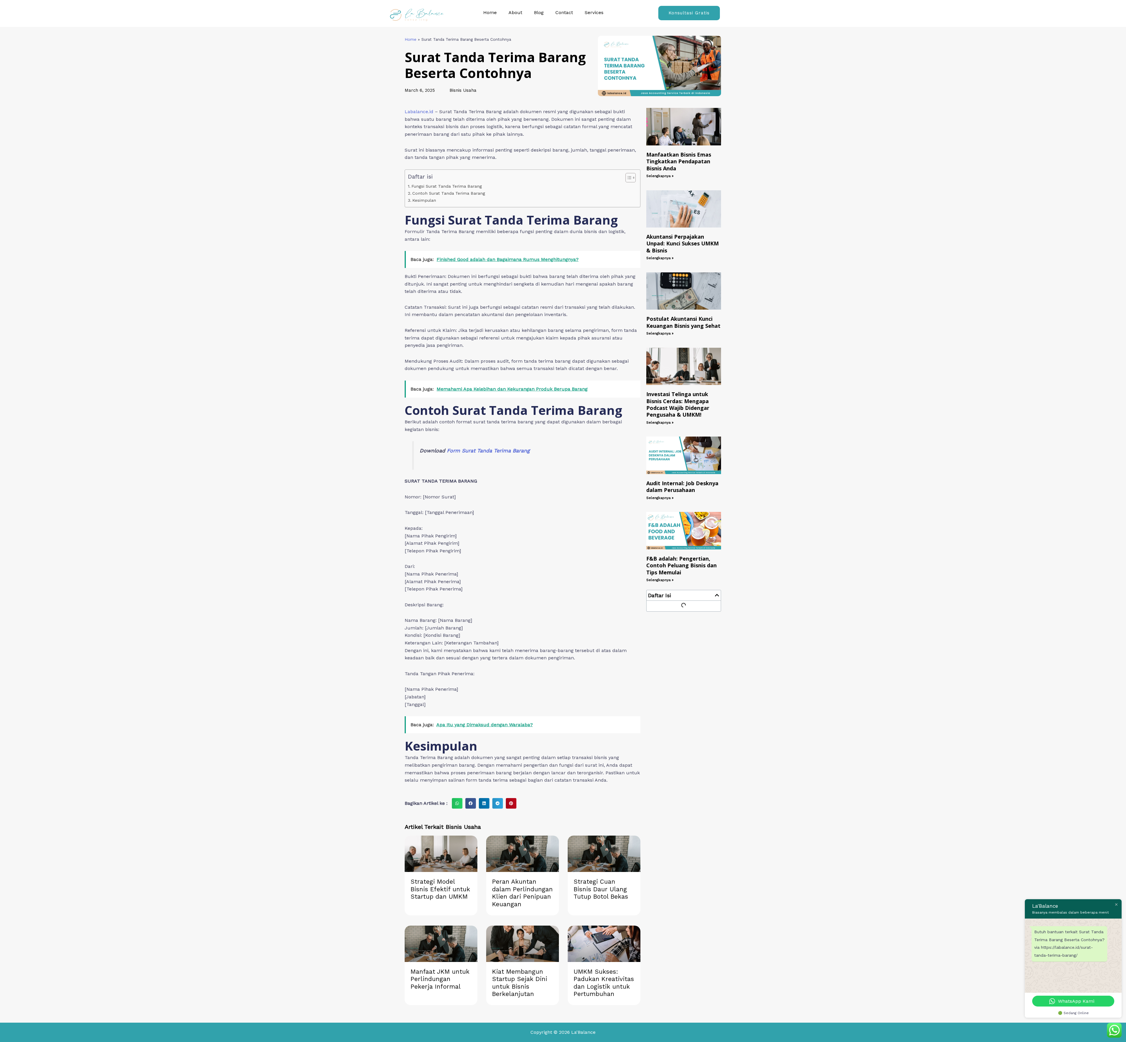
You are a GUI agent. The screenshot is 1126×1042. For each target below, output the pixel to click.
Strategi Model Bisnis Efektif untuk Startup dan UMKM (440, 889)
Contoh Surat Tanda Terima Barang (448, 193)
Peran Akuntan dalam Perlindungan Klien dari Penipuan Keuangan (522, 893)
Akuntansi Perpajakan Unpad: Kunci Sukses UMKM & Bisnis (682, 243)
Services (594, 12)
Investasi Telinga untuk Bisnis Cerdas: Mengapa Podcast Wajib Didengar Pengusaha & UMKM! (677, 404)
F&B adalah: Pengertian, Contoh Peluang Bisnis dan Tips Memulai (681, 565)
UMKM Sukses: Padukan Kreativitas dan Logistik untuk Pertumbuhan (604, 983)
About (515, 12)
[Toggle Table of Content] (627, 178)
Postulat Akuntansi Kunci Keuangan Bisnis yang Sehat (683, 322)
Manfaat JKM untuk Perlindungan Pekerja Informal (440, 979)
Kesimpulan (424, 200)
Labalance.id (419, 111)
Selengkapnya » (660, 176)
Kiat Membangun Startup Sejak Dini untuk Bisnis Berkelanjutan (519, 983)
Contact (564, 12)
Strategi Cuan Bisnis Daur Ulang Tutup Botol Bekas (601, 889)
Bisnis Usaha (463, 90)
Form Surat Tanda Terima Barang (488, 451)
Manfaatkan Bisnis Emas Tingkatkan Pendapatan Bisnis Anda (678, 161)
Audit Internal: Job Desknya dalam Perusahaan (682, 486)
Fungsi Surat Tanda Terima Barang (446, 186)
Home (490, 12)
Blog (539, 12)
